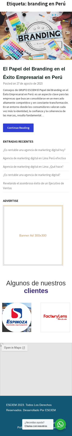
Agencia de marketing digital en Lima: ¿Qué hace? (33, 166)
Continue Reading (18, 128)
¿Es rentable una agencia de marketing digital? (31, 175)
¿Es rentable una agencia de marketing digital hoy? (34, 150)
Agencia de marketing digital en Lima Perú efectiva (34, 158)
